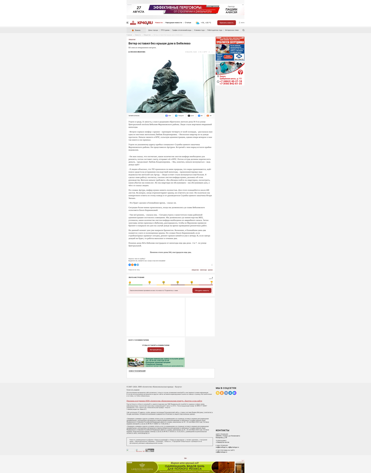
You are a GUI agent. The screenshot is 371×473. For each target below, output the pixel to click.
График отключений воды (181, 30)
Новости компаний (137, 371)
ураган (210, 270)
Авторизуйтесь (156, 350)
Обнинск (133, 24)
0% (130, 283)
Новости (159, 23)
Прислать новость (227, 23)
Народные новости (173, 23)
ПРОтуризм (165, 30)
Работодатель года (214, 30)
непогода (203, 270)
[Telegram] (138, 265)
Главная (129, 35)
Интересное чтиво (232, 30)
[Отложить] (209, 52)
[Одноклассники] (132, 265)
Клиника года (199, 30)
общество (195, 270)
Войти (242, 22)
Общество (147, 35)
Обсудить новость (202, 290)
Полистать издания (133, 390)
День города (153, 30)
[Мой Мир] (135, 265)
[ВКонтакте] (129, 265)
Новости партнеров (177, 440)
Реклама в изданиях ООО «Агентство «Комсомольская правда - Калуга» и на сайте (164, 401)
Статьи (188, 23)
